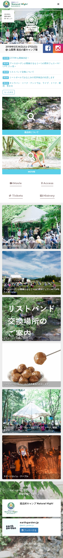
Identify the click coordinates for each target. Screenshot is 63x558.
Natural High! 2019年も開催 (15, 4)
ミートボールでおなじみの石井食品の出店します (32, 77)
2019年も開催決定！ (19, 58)
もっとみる (8, 92)
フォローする (29, 530)
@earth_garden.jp (27, 525)
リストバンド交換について (21, 71)
